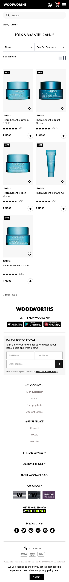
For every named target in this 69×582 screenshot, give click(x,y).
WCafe (34, 434)
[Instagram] (38, 530)
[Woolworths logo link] (15, 4)
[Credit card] (34, 495)
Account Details (34, 412)
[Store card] (19, 495)
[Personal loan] (49, 495)
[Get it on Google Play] (33, 324)
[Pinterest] (30, 530)
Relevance (51, 47)
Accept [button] (36, 577)
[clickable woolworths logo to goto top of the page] (34, 309)
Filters (8, 47)
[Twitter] (23, 530)
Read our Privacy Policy (47, 371)
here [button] (56, 570)
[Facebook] (16, 530)
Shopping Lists (34, 405)
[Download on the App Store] (15, 324)
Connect (34, 428)
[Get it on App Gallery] (52, 324)
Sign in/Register (34, 391)
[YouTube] (45, 530)
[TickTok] (52, 530)
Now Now (34, 441)
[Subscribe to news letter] (59, 364)
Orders (34, 398)
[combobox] (37, 15)
